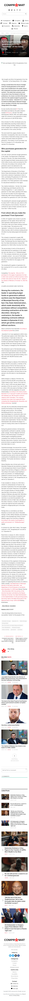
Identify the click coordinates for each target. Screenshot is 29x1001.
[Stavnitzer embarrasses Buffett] (14, 716)
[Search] (26, 14)
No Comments (23, 52)
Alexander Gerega (6, 621)
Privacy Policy (14, 978)
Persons (14, 965)
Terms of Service (14, 976)
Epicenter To (15, 621)
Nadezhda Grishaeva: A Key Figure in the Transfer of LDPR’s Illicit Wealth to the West (18, 796)
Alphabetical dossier (14, 967)
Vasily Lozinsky (5, 629)
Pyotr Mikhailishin (6, 627)
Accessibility (14, 974)
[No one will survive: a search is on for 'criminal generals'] (5, 805)
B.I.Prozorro (9, 112)
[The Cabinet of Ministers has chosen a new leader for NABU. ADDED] (14, 737)
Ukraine (4, 38)
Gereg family (5, 623)
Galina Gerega (23, 621)
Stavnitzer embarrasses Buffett (10, 725)
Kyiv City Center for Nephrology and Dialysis (12, 625)
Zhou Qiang (8, 52)
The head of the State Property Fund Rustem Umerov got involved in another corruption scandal (14, 702)
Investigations (14, 961)
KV (17, 109)
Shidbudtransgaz (16, 627)
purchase (20, 629)
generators (13, 629)
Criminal (14, 963)
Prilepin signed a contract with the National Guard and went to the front (21, 640)
